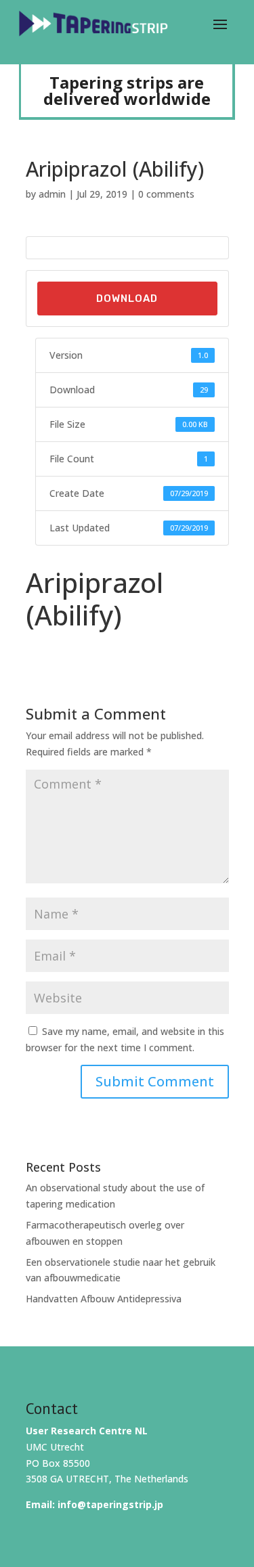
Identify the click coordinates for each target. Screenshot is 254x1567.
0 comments (166, 193)
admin (52, 193)
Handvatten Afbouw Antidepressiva (104, 1298)
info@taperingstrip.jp (110, 1504)
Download (127, 298)
